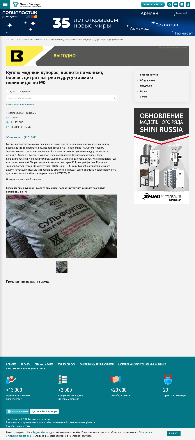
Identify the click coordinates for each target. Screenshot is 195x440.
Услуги (143, 97)
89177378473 (18, 122)
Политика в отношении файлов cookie (25, 369)
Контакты (25, 364)
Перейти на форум (153, 4)
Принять (173, 433)
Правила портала (66, 364)
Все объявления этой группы (20, 104)
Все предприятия (149, 75)
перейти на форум (46, 411)
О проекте (11, 364)
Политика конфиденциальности (97, 364)
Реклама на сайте (44, 364)
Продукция (146, 86)
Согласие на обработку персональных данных (142, 364)
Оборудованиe (147, 80)
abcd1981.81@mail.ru (21, 127)
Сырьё (143, 91)
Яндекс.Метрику (41, 432)
